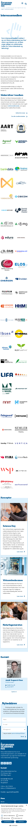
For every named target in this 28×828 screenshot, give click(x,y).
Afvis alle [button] (21, 821)
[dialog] (14, 816)
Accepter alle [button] (7, 821)
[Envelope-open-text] (10, 763)
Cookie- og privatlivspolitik (10, 792)
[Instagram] (7, 763)
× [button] (26, 805)
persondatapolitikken (18, 733)
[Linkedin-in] (2, 763)
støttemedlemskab (13, 106)
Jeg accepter (14, 733)
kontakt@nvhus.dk (7, 779)
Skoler (3, 802)
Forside (3, 7)
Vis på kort (4, 782)
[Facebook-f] (5, 763)
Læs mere (9, 812)
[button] (26, 4)
